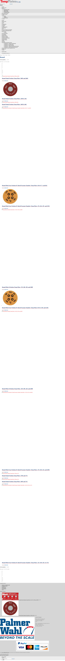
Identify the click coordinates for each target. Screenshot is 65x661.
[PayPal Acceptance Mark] (32, 650)
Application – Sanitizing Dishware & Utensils (11, 46)
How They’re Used (5, 13)
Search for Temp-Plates (5, 37)
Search (3, 657)
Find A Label (4, 7)
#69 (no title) (4, 21)
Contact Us (4, 586)
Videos (5, 16)
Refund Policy (4, 35)
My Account (4, 31)
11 (2, 70)
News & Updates (5, 33)
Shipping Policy (4, 39)
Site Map (3, 41)
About (3, 15)
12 (2, 71)
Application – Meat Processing (9, 45)
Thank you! (4, 48)
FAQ (3, 28)
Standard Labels (6, 9)
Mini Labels (6, 10)
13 (2, 72)
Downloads (6, 17)
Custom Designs (4, 14)
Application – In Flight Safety (9, 44)
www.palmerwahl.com (5, 652)
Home (3, 6)
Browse (3, 8)
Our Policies (4, 34)
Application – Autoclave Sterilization (10, 43)
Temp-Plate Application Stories (7, 42)
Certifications (4, 24)
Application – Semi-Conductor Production (11, 47)
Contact (3, 18)
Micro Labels (6, 11)
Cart (2, 23)
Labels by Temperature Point (6, 30)
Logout (5, 32)
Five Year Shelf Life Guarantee (7, 29)
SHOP (3, 40)
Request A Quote (5, 36)
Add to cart (6, 80)
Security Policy (4, 38)
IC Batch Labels (6, 12)
